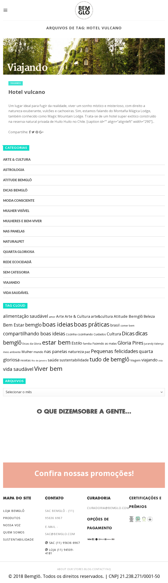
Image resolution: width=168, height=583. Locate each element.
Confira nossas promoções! (84, 473)
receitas (25, 360)
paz (87, 352)
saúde (53, 360)
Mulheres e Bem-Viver (22, 221)
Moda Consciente (18, 200)
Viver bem (48, 368)
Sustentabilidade (18, 539)
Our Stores (75, 569)
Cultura (114, 334)
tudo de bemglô (109, 359)
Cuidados (100, 334)
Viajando (15, 83)
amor (52, 317)
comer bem (127, 325)
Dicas (128, 333)
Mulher (27, 352)
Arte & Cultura (17, 159)
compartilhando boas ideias (34, 333)
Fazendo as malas (104, 343)
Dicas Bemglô (15, 190)
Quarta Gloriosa (18, 252)
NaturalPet (13, 241)
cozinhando (85, 334)
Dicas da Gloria (31, 343)
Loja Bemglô (14, 511)
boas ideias (57, 324)
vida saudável (18, 369)
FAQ (108, 569)
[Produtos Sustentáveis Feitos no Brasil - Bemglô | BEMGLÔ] (84, 10)
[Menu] (5, 10)
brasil (115, 325)
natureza (76, 351)
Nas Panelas (14, 231)
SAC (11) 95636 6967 (64, 543)
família (87, 343)
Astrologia (13, 170)
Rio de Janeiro (39, 360)
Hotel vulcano (26, 92)
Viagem (135, 360)
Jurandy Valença (153, 343)
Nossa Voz (12, 525)
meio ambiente (12, 352)
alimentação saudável (25, 316)
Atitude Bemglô (17, 180)
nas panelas (55, 351)
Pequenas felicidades (114, 351)
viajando (149, 360)
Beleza (149, 316)
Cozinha (71, 334)
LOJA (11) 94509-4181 (59, 551)
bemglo (33, 325)
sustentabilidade (74, 360)
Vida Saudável (15, 293)
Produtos (11, 518)
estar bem (56, 342)
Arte (60, 316)
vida (160, 360)
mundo (38, 352)
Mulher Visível (16, 211)
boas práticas (91, 324)
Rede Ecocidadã (17, 262)
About (61, 569)
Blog (87, 569)
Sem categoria (16, 272)
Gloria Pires (130, 342)
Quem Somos (14, 532)
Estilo (77, 343)
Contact (98, 569)
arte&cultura (102, 316)
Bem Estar (13, 325)
